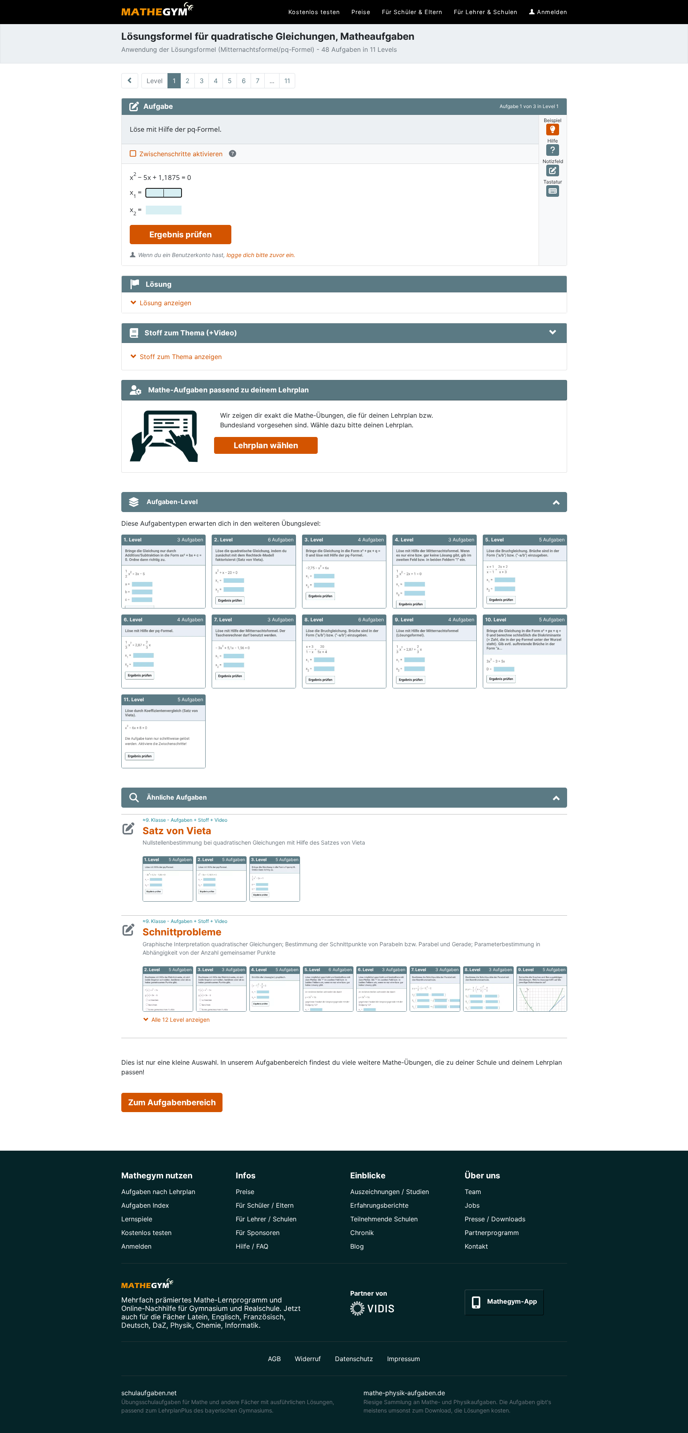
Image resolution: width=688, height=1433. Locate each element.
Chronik (362, 1233)
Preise (245, 1192)
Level (155, 81)
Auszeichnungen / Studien (389, 1192)
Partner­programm (492, 1233)
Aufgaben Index (145, 1205)
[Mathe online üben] (147, 1285)
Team (473, 1192)
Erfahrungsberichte (379, 1205)
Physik (181, 1325)
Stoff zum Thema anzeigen (181, 357)
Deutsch (135, 1325)
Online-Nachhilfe (148, 1308)
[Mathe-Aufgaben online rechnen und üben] (157, 12)
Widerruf (308, 1359)
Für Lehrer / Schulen (266, 1219)
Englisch (225, 1317)
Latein (198, 1317)
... (271, 81)
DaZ (159, 1325)
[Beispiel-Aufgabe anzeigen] (552, 129)
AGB (274, 1359)
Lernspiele (136, 1219)
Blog (357, 1246)
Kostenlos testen (146, 1233)
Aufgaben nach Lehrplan (158, 1192)
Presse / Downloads (495, 1219)
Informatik (242, 1325)
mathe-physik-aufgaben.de (404, 1393)
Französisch (263, 1317)
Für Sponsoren (258, 1233)
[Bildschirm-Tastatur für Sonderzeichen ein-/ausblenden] (552, 191)
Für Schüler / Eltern (265, 1205)
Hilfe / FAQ (252, 1246)
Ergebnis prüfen (180, 234)
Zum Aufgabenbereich (172, 1102)
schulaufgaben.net (149, 1393)
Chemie (208, 1325)
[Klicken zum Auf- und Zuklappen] (553, 333)
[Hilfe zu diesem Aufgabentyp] (552, 150)
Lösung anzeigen (165, 303)
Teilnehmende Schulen (384, 1219)
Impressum (403, 1359)
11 (287, 81)
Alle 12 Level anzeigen (180, 1019)
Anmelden (136, 1246)
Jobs (472, 1205)
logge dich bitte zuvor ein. (261, 254)
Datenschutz (354, 1359)
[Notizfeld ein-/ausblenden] (552, 170)
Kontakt (476, 1246)
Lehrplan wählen (266, 445)
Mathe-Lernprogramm (230, 1300)
